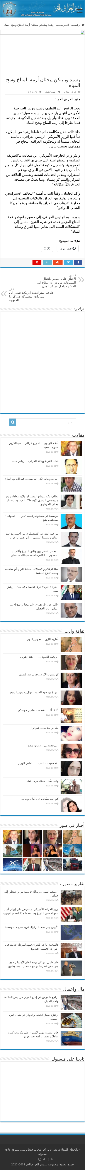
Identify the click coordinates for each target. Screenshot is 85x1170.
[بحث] (12, 422)
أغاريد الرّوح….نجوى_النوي (42, 639)
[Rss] (52, 1159)
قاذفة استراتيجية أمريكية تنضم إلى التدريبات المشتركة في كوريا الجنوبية (31, 295)
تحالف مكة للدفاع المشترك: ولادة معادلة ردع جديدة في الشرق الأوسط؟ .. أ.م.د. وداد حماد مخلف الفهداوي (32, 500)
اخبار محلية (62, 24)
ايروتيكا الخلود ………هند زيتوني (39, 656)
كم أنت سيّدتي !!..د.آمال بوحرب (39, 798)
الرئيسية (76, 24)
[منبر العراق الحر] (42, 9)
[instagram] (39, 1159)
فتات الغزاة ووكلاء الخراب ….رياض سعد (35, 461)
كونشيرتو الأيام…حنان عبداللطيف (38, 674)
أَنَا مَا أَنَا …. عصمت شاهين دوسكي (38, 710)
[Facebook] (48, 1159)
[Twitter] (44, 1159)
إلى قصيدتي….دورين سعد (43, 745)
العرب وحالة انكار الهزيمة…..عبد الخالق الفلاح (31, 478)
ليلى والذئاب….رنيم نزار (44, 727)
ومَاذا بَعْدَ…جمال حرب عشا (42, 780)
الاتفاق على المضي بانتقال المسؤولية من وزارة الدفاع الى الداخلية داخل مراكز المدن (56, 281)
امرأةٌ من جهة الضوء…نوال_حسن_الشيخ (34, 692)
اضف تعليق (50, 91)
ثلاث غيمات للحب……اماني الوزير (38, 763)
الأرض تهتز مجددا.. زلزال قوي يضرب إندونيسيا (31, 927)
